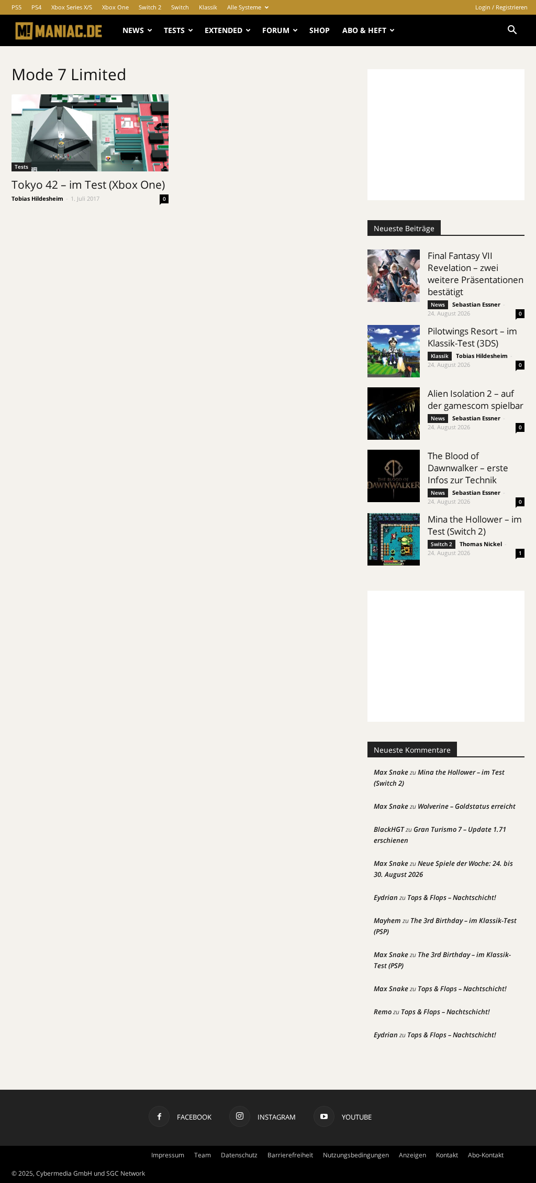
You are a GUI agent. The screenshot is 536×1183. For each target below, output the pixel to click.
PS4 (36, 7)
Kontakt (447, 1155)
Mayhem (387, 920)
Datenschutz (239, 1155)
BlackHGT (389, 829)
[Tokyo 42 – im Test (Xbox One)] (90, 132)
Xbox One (115, 7)
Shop (319, 30)
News (133, 30)
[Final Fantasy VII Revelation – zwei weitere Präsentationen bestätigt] (393, 275)
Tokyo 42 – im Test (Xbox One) (88, 184)
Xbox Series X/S (71, 7)
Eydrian (386, 897)
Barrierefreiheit (290, 1155)
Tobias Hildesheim (37, 198)
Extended (223, 30)
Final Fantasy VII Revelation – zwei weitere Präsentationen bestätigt (475, 273)
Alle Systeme (244, 7)
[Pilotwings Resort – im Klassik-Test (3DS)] (393, 351)
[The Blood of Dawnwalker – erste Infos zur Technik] (393, 476)
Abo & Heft (364, 30)
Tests (174, 30)
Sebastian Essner (476, 304)
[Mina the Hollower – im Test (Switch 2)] (393, 539)
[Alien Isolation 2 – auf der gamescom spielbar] (393, 413)
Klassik (208, 7)
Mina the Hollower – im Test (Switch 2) (475, 525)
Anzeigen (412, 1155)
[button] (511, 31)
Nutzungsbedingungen (356, 1155)
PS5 (16, 7)
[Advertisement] (445, 134)
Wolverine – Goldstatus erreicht (467, 806)
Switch (180, 7)
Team (202, 1155)
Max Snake (391, 772)
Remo (383, 1011)
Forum (275, 30)
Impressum (167, 1155)
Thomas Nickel (481, 544)
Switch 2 (150, 7)
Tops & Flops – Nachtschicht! (451, 897)
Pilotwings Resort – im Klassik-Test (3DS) (472, 337)
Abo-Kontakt (486, 1155)
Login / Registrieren (501, 7)
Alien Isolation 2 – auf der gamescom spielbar (475, 399)
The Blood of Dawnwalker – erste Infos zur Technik (468, 468)
